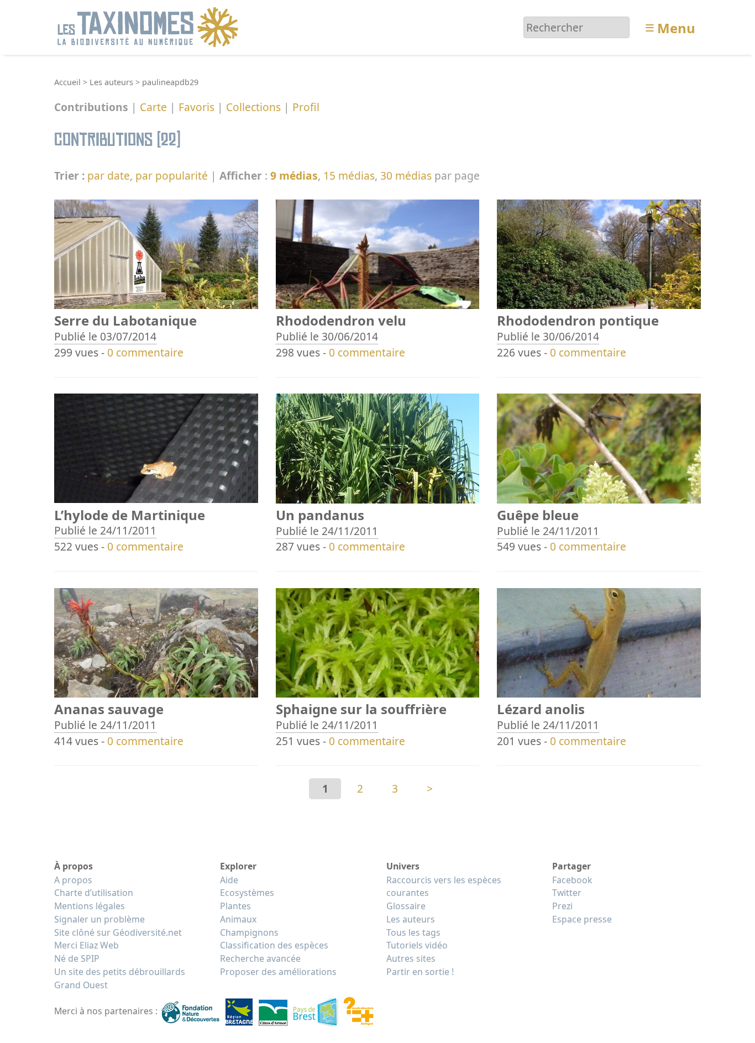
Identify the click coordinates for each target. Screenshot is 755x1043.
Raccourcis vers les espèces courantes (443, 886)
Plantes (235, 906)
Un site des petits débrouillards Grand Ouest (119, 978)
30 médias (406, 175)
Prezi (562, 906)
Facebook (572, 880)
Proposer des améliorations (278, 972)
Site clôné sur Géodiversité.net (118, 932)
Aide (229, 880)
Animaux (238, 919)
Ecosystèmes (247, 893)
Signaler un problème (99, 919)
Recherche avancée (260, 958)
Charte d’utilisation (93, 893)
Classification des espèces (274, 945)
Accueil (67, 82)
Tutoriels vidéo (417, 945)
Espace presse (582, 919)
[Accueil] (149, 26)
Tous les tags (413, 932)
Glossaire (406, 906)
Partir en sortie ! (420, 972)
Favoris (196, 107)
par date (108, 175)
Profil (305, 107)
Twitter (566, 893)
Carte (153, 107)
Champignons (249, 932)
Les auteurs (111, 82)
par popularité (171, 175)
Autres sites (411, 958)
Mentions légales (89, 906)
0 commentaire (145, 352)
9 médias (294, 175)
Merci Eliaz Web (86, 945)
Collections (253, 107)
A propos (73, 880)
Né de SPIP (76, 958)
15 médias (349, 175)
